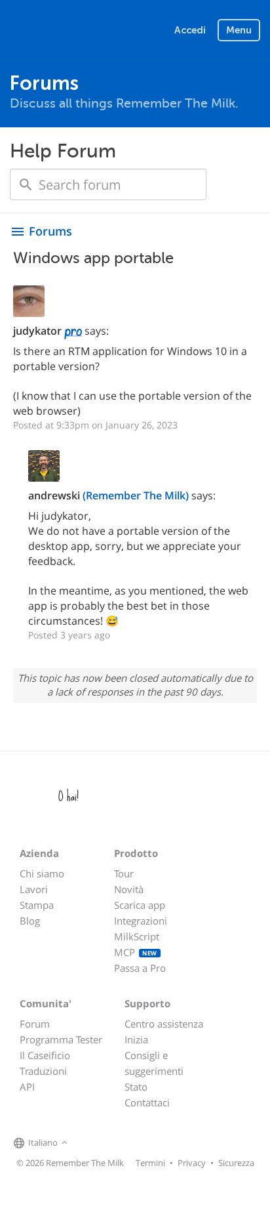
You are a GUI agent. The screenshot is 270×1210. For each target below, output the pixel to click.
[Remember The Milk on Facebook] (89, 1143)
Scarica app (139, 904)
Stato (136, 1086)
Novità (129, 889)
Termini (150, 1163)
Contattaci (147, 1102)
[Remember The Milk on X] (108, 1143)
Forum (35, 1023)
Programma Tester (61, 1039)
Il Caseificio (45, 1055)
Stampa (37, 904)
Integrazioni (140, 920)
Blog (30, 920)
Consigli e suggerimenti (154, 1063)
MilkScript (136, 936)
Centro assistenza (164, 1023)
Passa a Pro (140, 967)
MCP (135, 952)
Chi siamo (42, 873)
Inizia (136, 1039)
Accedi (190, 30)
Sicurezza (236, 1163)
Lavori (34, 889)
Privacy (192, 1163)
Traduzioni (43, 1070)
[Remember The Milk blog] (124, 1143)
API (27, 1086)
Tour (124, 873)
